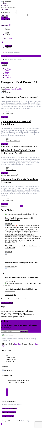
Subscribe (24, 331)
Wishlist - (8, 46)
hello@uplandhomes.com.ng (20, 380)
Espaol (7, 33)
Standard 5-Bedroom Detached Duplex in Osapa (21, 277)
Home (7, 68)
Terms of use (10, 358)
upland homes (18, 317)
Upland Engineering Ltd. (12, 421)
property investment (13, 313)
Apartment (8, 224)
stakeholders (6, 317)
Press (7, 141)
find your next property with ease (9, 311)
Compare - (9, 47)
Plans (6, 73)
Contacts (7, 77)
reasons (32, 314)
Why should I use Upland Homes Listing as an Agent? (18, 151)
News (7, 72)
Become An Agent (7, 303)
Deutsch (7, 34)
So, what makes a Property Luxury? (20, 97)
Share (4, 91)
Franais (7, 31)
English (7, 29)
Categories (4, 9)
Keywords (4, 5)
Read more (4, 117)
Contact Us (10, 361)
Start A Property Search (9, 408)
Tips (7, 356)
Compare (5, 63)
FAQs (7, 75)
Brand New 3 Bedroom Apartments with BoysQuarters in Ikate (19, 219)
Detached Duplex (10, 281)
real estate (27, 314)
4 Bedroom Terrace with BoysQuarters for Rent (21, 262)
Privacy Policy (11, 359)
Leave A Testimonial (9, 412)
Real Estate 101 (11, 114)
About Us (8, 70)
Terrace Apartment (11, 266)
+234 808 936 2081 (19, 382)
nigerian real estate (25, 311)
